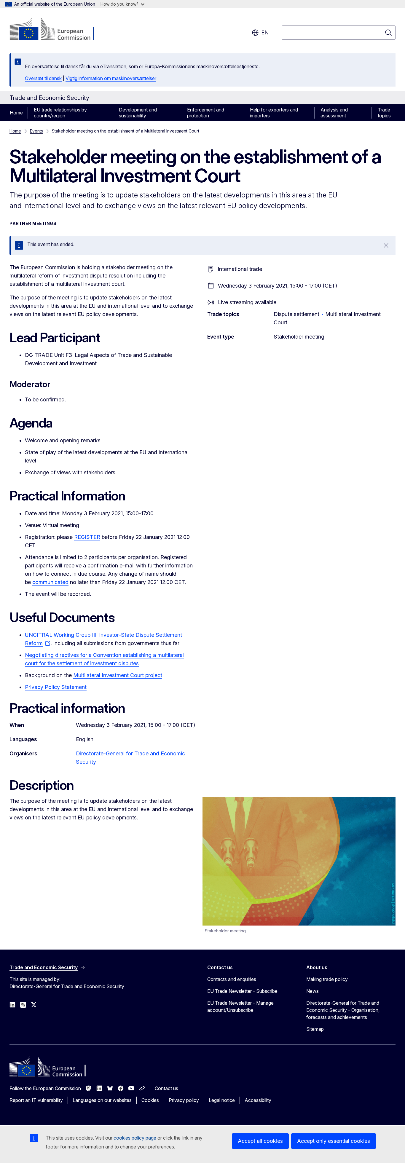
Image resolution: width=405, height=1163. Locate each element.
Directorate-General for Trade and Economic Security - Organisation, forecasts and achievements (343, 1010)
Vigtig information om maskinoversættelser (111, 78)
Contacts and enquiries (231, 979)
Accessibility (258, 1100)
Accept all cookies (260, 1141)
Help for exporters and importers (274, 113)
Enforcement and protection (205, 113)
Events (36, 130)
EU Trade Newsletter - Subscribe (242, 991)
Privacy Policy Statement (56, 687)
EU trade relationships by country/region (60, 113)
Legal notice (222, 1100)
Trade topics (384, 113)
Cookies (150, 1100)
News (312, 991)
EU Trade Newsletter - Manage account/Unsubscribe (240, 1006)
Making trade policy (327, 979)
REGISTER (87, 537)
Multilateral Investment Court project (117, 675)
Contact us (166, 1088)
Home (16, 113)
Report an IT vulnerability (36, 1100)
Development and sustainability (138, 113)
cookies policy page (135, 1138)
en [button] (265, 32)
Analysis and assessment (334, 113)
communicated (50, 582)
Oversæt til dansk (43, 78)
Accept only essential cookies (333, 1141)
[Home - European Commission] (57, 30)
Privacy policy (184, 1100)
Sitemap (315, 1029)
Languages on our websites (102, 1100)
